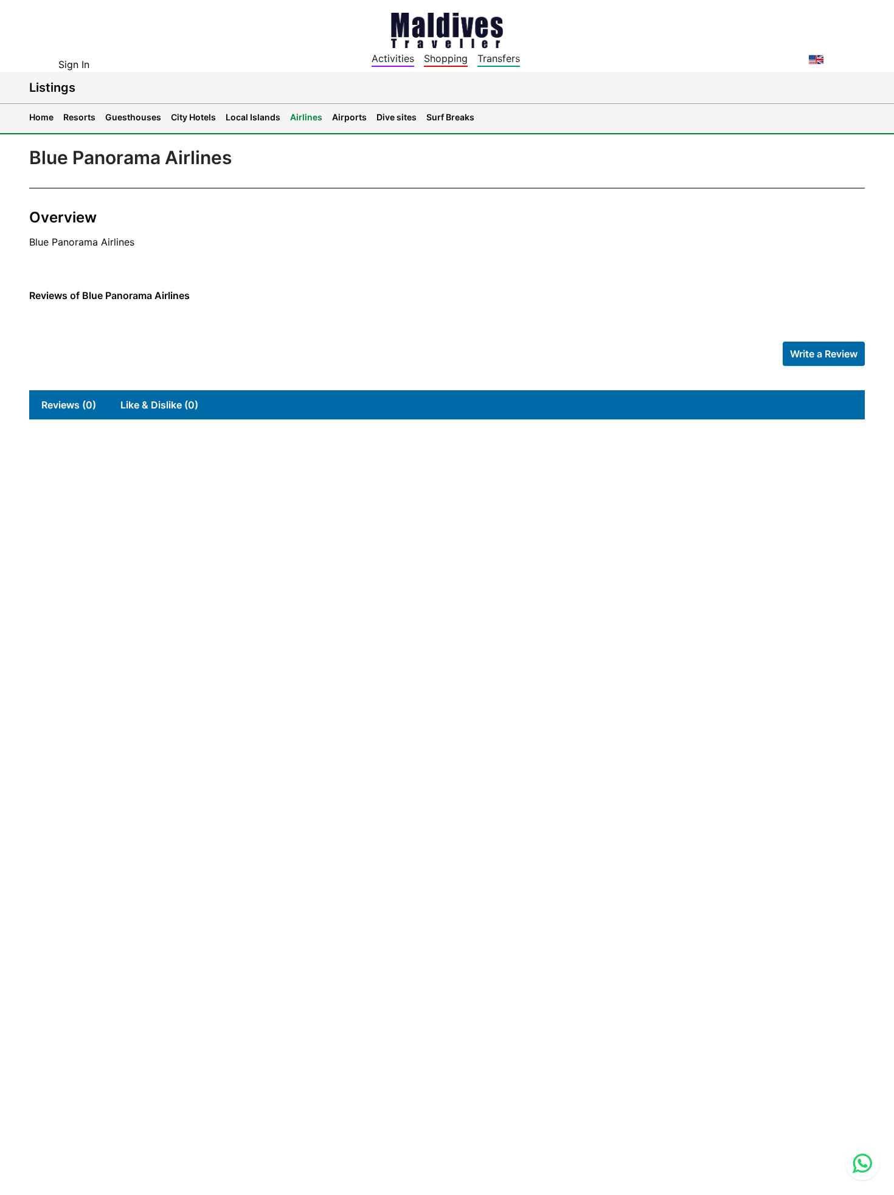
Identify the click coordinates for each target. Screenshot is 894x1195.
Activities (393, 58)
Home (41, 117)
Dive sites (396, 117)
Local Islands (253, 117)
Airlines (306, 117)
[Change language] (816, 59)
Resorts (79, 117)
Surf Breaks (450, 117)
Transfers (498, 58)
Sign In (73, 64)
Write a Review (824, 354)
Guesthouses (133, 117)
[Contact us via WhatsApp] (862, 1163)
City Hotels (193, 117)
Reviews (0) (68, 405)
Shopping (446, 58)
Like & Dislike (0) (159, 405)
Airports (349, 117)
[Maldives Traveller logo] (447, 29)
